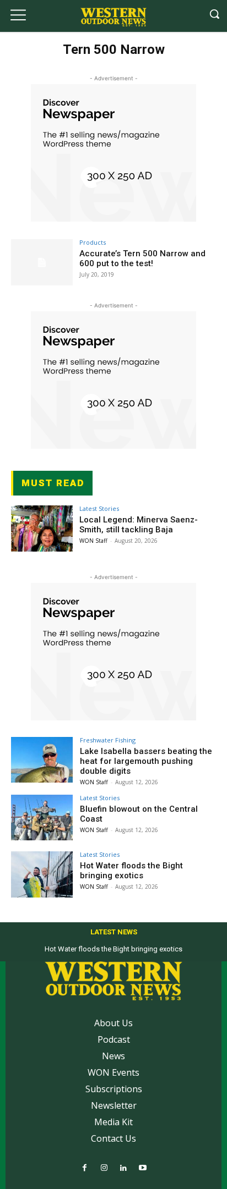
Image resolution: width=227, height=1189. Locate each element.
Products (92, 242)
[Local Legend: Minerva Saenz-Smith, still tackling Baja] (42, 528)
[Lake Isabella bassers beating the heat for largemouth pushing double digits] (42, 760)
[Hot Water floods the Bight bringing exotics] (42, 874)
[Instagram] (104, 1168)
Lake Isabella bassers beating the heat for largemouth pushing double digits (146, 761)
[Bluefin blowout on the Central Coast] (42, 818)
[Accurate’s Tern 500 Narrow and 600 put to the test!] (42, 262)
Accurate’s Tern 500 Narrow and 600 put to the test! (142, 258)
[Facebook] (84, 1168)
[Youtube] (142, 1168)
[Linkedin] (123, 1168)
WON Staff (93, 540)
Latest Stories (99, 508)
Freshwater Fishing (108, 740)
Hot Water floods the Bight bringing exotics (131, 870)
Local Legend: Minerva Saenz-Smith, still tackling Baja (138, 525)
